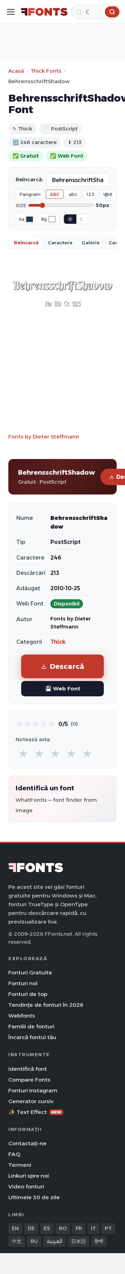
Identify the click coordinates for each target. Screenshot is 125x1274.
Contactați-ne (27, 1143)
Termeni (19, 1165)
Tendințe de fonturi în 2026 (45, 1005)
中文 (17, 1241)
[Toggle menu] (10, 11)
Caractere (60, 242)
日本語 (78, 1241)
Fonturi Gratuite (30, 972)
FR (79, 1228)
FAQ (14, 1154)
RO (63, 1228)
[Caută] (112, 11)
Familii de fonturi (31, 1026)
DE (31, 1228)
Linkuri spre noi (28, 1175)
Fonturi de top (27, 994)
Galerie (91, 242)
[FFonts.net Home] (44, 12)
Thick (58, 642)
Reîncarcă (26, 242)
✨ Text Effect (34, 1112)
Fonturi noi (23, 983)
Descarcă (67, 666)
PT (108, 1228)
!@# (107, 194)
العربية (54, 1241)
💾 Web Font (62, 688)
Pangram (30, 194)
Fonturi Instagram (32, 1090)
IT (93, 1228)
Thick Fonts (46, 71)
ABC (55, 194)
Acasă (16, 71)
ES (47, 1228)
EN (15, 1228)
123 (90, 194)
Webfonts (21, 1015)
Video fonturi (26, 1186)
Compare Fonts (29, 1079)
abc (73, 194)
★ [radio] (23, 754)
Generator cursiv (30, 1101)
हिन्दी (99, 1241)
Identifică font (27, 1069)
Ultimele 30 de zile (34, 1197)
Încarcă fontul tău (32, 1037)
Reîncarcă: (29, 179)
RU (34, 1241)
